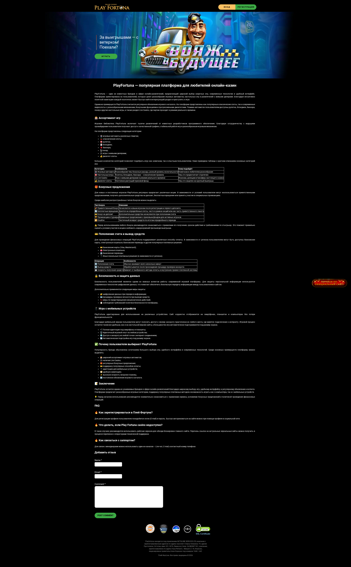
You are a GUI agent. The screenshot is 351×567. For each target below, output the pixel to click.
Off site (329, 283)
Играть (106, 56)
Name (98, 460)
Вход (227, 7)
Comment (100, 484)
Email (98, 472)
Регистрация (246, 7)
